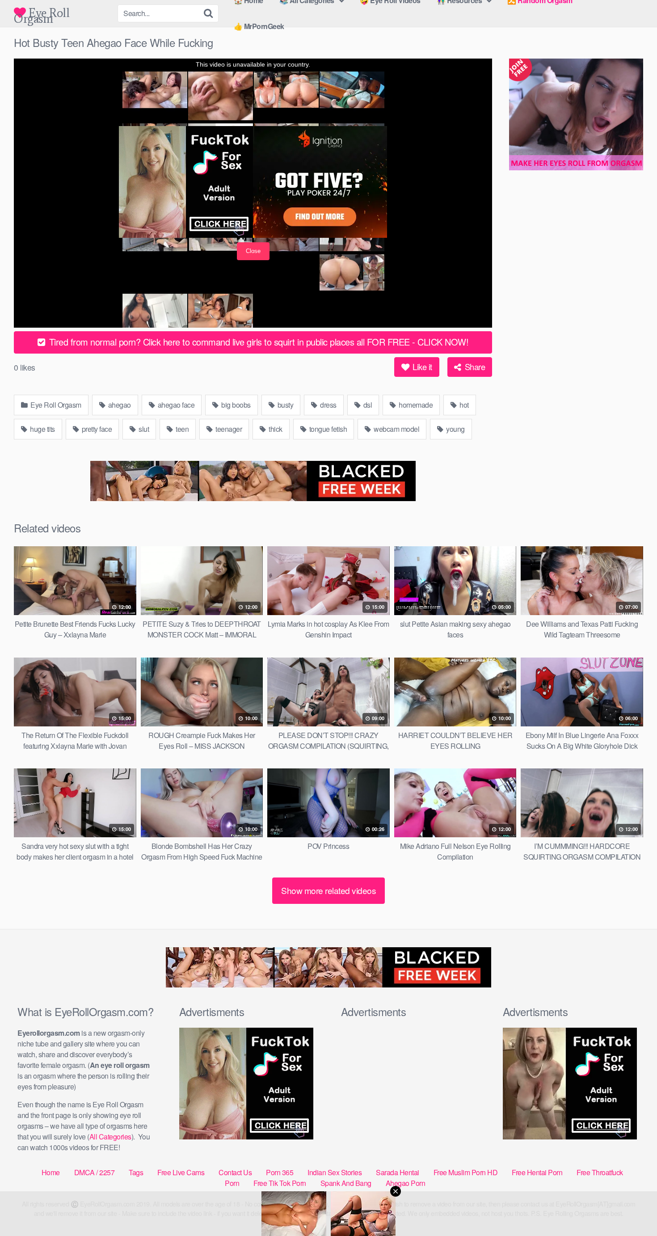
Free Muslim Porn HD (466, 1172)
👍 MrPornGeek (259, 26)
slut (143, 429)
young (455, 429)
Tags (136, 1172)
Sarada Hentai (397, 1172)
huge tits (42, 429)
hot (463, 405)
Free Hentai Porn (537, 1172)
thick (274, 429)
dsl (367, 405)
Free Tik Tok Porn (279, 1183)
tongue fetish (327, 429)
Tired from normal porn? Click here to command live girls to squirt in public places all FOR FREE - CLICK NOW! (257, 341)
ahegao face (175, 405)
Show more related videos (328, 890)
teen (181, 429)
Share (474, 366)
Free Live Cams (180, 1172)
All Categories (110, 1136)
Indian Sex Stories (334, 1172)
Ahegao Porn (405, 1183)
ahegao (118, 405)
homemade (415, 405)
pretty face (96, 429)
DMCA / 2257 (94, 1172)
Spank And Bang (345, 1183)
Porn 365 (279, 1172)
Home (51, 1172)
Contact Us (235, 1172)
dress (328, 405)
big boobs (235, 405)
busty (284, 405)
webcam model (396, 429)
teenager (228, 429)
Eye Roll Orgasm (41, 13)
